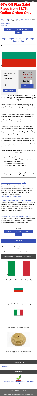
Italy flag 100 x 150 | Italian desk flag (18, 327)
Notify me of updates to (18, 382)
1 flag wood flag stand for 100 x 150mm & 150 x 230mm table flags (18, 352)
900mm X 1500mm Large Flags (22, 19)
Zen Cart (31, 394)
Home (26, 1)
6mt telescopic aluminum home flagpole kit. (13, 183)
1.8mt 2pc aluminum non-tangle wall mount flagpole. (16, 200)
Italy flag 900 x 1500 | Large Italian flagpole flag (18, 280)
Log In (32, 1)
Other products (5, 366)
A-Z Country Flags (9, 19)
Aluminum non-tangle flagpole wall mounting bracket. (16, 216)
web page (29, 251)
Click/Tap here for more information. (11, 196)
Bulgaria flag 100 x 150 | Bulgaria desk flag (18, 304)
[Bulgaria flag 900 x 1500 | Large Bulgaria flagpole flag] (18, 66)
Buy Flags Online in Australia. (18, 394)
